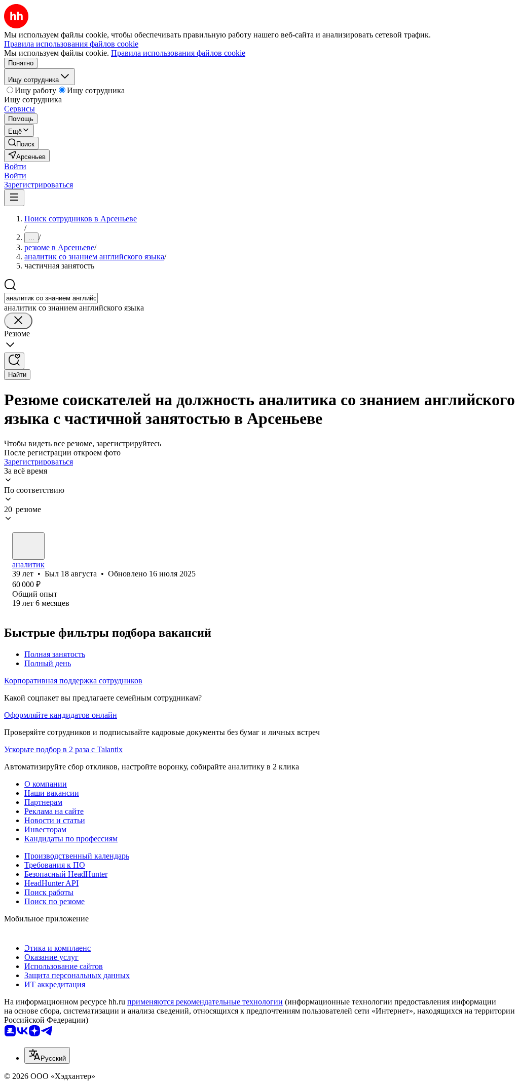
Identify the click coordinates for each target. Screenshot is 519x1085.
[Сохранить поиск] (14, 361)
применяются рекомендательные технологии (205, 1001)
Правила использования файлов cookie (178, 53)
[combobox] (51, 298)
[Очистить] (18, 321)
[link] (21, 143)
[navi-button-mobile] (14, 197)
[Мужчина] (28, 546)
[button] (15, 166)
